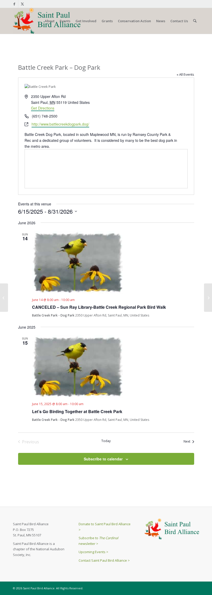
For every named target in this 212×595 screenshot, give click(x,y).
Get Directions (42, 108)
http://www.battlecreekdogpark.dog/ (60, 124)
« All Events (185, 74)
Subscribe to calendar (103, 458)
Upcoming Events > (93, 552)
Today (106, 441)
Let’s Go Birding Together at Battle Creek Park (77, 411)
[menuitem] (49, 21)
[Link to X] (22, 4)
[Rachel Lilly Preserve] (4, 297)
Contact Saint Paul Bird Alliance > (104, 560)
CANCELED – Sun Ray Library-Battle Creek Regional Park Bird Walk (99, 307)
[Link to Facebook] (14, 4)
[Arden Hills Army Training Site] (208, 297)
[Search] (195, 21)
